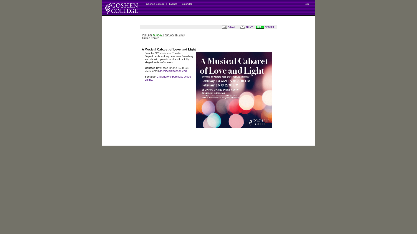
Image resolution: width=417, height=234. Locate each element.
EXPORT (269, 27)
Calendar (187, 4)
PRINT (249, 27)
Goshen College (155, 4)
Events (173, 4)
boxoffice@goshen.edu (173, 71)
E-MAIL (231, 27)
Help (306, 4)
